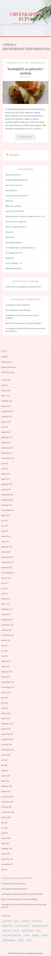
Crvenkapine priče (12, 253)
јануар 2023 (5, 552)
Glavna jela (9, 190)
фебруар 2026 (6, 401)
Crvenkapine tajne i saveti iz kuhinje (18, 248)
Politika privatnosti (12, 269)
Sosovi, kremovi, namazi (14, 222)
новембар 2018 (7, 802)
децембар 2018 (7, 797)
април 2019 (5, 776)
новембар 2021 (7, 625)
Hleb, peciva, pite (11, 206)
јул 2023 (4, 521)
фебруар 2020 (7, 724)
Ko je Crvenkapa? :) (12, 263)
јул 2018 (4, 823)
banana (26, 921)
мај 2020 (4, 708)
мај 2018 (4, 833)
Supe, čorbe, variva (12, 185)
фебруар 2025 (6, 437)
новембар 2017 (7, 864)
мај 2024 (4, 469)
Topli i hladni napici (12, 243)
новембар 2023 (7, 500)
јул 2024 (4, 464)
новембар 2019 (7, 739)
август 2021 (5, 640)
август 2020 (6, 693)
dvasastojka (22, 926)
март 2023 (5, 542)
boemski (37, 921)
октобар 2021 (6, 630)
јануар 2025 (5, 443)
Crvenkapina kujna (25, 16)
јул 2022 (4, 583)
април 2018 (5, 838)
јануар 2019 (5, 791)
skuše (21, 940)
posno (35, 935)
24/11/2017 (25, 77)
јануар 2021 (5, 677)
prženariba (8, 940)
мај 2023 (4, 531)
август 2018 (5, 817)
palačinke (27, 931)
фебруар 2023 (6, 547)
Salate (7, 201)
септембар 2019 (7, 750)
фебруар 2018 (6, 849)
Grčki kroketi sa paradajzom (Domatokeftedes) (23, 287)
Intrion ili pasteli (23, 305)
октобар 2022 (6, 568)
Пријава (4, 357)
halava (6, 931)
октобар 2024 (6, 453)
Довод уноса (6, 362)
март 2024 (5, 479)
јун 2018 (4, 828)
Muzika (8, 258)
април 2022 (6, 599)
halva (16, 931)
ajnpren (7, 921)
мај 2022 (4, 594)
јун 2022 (4, 588)
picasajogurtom (11, 935)
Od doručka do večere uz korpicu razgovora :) (25, 953)
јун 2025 (4, 427)
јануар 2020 (6, 729)
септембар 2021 (7, 635)
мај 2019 (4, 771)
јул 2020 (4, 698)
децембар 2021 (7, 620)
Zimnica (8, 232)
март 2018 (5, 843)
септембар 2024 (7, 458)
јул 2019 (4, 760)
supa (29, 940)
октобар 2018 (6, 807)
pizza (27, 935)
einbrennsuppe (40, 926)
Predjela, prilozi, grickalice (26, 63)
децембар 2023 (7, 495)
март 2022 (5, 604)
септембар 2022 (7, 573)
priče (45, 935)
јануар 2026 (6, 406)
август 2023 (6, 515)
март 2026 (5, 396)
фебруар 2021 (6, 672)
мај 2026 (4, 385)
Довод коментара (8, 367)
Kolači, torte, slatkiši (12, 211)
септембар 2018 (7, 812)
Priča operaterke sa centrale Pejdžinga (26, 323)
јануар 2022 (6, 614)
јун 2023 (4, 526)
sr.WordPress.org (7, 372)
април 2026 (6, 391)
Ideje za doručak (11, 175)
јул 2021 (4, 646)
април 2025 (5, 432)
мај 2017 (4, 870)
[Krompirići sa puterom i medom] (25, 103)
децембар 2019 (7, 734)
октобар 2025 (6, 417)
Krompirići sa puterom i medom (25, 71)
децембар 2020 (7, 682)
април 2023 (5, 536)
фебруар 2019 (6, 786)
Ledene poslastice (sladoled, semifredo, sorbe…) (23, 216)
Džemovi (8, 237)
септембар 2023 (7, 510)
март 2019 (5, 781)
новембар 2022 (7, 562)
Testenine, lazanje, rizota (14, 196)
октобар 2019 (6, 745)
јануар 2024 (6, 490)
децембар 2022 (7, 557)
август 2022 (6, 578)
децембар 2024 (7, 448)
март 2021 (5, 667)
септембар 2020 (7, 687)
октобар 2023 (6, 505)
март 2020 (5, 719)
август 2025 (6, 422)
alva (16, 921)
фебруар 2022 (6, 609)
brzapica (7, 926)
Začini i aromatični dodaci (14, 227)
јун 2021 (4, 651)
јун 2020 (4, 703)
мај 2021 (4, 656)
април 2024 (6, 474)
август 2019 (5, 755)
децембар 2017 (7, 859)
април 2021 (5, 661)
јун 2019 (4, 765)
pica (38, 931)
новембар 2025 (7, 411)
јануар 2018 (5, 854)
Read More (27, 138)
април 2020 (6, 713)
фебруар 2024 (6, 484)
